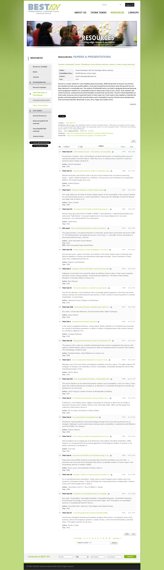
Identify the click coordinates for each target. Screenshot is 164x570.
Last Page (116, 538)
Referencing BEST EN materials (40, 122)
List (133, 141)
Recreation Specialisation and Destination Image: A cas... (91, 455)
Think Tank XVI (70, 123)
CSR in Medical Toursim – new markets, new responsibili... (93, 152)
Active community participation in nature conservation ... (89, 228)
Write (127, 534)
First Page (78, 538)
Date (131, 147)
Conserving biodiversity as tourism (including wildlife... (91, 513)
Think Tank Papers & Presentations (40, 94)
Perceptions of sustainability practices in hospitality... (91, 494)
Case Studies (37, 110)
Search (114, 543)
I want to (133, 104)
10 (109, 538)
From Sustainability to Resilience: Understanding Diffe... (92, 379)
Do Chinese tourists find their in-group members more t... (91, 398)
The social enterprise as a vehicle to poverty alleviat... (90, 288)
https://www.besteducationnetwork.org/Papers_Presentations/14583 (87, 135)
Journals (36, 77)
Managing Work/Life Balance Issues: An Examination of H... (92, 341)
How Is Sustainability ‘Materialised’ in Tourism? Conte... (90, 360)
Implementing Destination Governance (84, 321)
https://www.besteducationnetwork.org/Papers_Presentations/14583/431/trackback (90, 133)
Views (123, 147)
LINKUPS (133, 12)
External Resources (40, 116)
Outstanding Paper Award (41, 100)
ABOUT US (80, 12)
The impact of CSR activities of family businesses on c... (92, 209)
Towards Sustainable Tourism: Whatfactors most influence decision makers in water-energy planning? (96, 64)
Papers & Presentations (40, 105)
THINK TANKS (98, 12)
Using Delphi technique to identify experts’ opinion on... (92, 307)
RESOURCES (117, 12)
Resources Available (40, 67)
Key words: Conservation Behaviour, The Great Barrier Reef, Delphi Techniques (89, 311)
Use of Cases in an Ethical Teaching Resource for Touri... (91, 436)
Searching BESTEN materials (39, 130)
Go (81, 146)
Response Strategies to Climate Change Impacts (88, 190)
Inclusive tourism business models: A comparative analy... (91, 171)
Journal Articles (38, 136)
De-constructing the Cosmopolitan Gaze (86, 417)
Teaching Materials (39, 82)
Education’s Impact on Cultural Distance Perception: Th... (91, 474)
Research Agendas (39, 87)
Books (35, 72)
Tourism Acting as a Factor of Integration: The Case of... (91, 250)
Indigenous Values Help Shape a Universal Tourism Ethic (90, 269)
